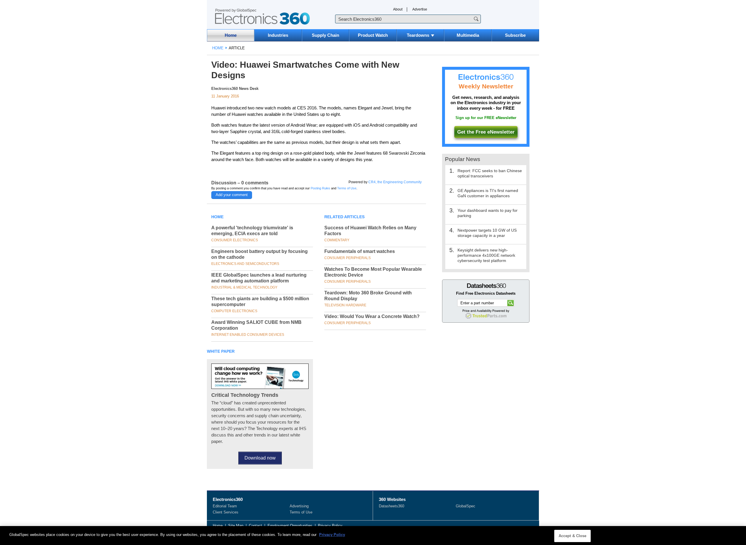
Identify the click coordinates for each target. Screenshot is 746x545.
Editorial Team (225, 506)
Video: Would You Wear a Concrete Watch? (372, 316)
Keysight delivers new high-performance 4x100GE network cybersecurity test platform (486, 255)
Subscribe (515, 35)
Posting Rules (320, 188)
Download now (260, 457)
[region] (373, 535)
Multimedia (468, 35)
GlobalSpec (465, 506)
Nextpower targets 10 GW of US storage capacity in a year (487, 233)
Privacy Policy (330, 525)
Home (231, 35)
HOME (218, 48)
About (397, 9)
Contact (255, 525)
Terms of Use (346, 188)
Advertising (299, 506)
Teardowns (418, 35)
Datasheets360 (391, 506)
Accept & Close (573, 536)
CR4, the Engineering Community (395, 182)
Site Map (235, 525)
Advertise (419, 9)
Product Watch (373, 35)
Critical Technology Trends (244, 395)
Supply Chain (325, 35)
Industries (278, 35)
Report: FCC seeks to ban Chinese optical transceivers (490, 173)
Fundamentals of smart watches (359, 251)
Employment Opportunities (290, 525)
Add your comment (232, 195)
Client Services (225, 512)
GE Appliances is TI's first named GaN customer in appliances (488, 193)
